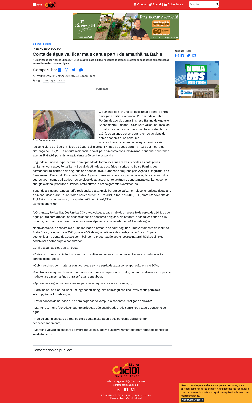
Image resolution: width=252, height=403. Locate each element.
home (38, 44)
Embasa (61, 81)
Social (156, 4)
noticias (47, 44)
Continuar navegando (192, 400)
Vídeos (141, 4)
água (53, 81)
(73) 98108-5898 (137, 381)
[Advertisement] (102, 97)
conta (45, 81)
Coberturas (175, 4)
